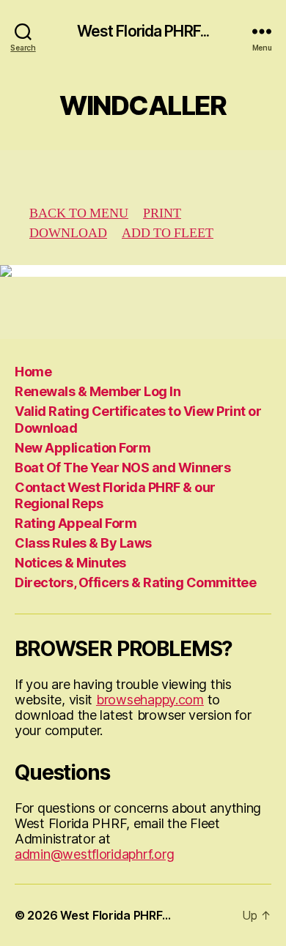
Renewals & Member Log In (97, 391)
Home (33, 371)
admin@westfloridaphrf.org (94, 854)
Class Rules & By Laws (83, 543)
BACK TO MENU (78, 213)
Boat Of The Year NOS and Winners (122, 467)
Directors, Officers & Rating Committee (135, 582)
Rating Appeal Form (75, 523)
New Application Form (82, 447)
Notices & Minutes (70, 562)
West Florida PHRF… (115, 915)
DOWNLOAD (68, 233)
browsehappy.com (150, 699)
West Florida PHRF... (143, 31)
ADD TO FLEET (167, 233)
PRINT (162, 213)
